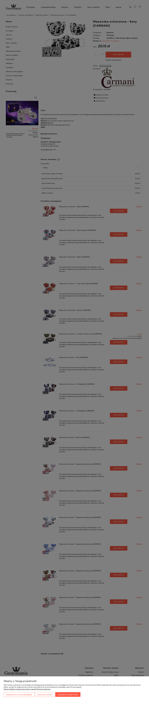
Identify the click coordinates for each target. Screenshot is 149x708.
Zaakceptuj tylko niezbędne (19, 695)
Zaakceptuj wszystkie (68, 695)
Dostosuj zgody (44, 695)
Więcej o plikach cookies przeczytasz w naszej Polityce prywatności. (27, 689)
